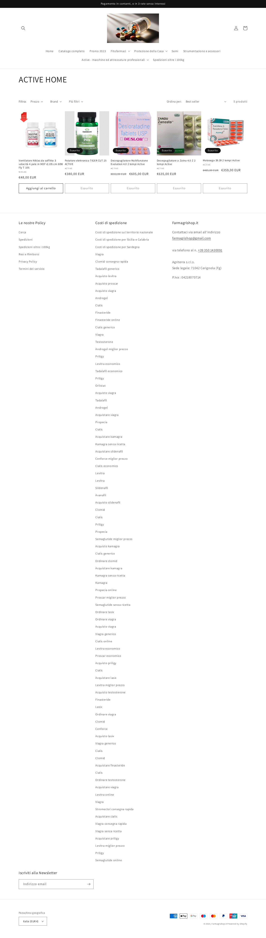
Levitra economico (107, 364)
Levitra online (104, 794)
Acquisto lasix (104, 736)
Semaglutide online (108, 860)
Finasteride (103, 312)
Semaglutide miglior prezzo (114, 539)
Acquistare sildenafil (109, 451)
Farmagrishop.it (219, 923)
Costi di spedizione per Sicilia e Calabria (122, 239)
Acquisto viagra (105, 291)
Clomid (100, 510)
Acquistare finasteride (110, 765)
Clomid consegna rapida (111, 261)
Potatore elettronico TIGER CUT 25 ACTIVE (86, 162)
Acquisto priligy (105, 663)
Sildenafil (101, 488)
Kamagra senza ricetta (110, 444)
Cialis (99, 305)
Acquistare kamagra (108, 436)
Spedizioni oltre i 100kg (34, 247)
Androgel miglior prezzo (111, 349)
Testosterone (104, 342)
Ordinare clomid (106, 561)
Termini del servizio (32, 269)
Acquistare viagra (106, 415)
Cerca (22, 232)
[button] (23, 28)
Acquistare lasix (106, 678)
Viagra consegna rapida (111, 824)
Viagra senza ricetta (108, 831)
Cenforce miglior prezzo (111, 458)
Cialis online (103, 641)
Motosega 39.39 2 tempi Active (221, 160)
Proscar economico (108, 656)
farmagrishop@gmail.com (191, 238)
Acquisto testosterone (110, 692)
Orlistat (100, 385)
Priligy (99, 356)
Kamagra (101, 583)
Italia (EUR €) (31, 921)
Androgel (101, 298)
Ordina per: (174, 101)
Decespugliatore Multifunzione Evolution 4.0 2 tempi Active (129, 162)
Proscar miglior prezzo (110, 597)
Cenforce (101, 729)
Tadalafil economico (108, 371)
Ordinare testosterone (110, 780)
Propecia (101, 422)
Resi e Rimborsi (29, 254)
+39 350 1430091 (210, 250)
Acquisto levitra (106, 276)
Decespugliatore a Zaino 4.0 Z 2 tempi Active (176, 162)
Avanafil (100, 495)
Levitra (100, 473)
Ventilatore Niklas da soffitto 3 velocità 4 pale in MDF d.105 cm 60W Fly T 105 (41, 164)
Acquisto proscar (106, 283)
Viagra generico (105, 634)
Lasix (98, 707)
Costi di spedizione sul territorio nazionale (124, 232)
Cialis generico (105, 327)
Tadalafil (101, 400)
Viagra (99, 254)
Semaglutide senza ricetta (112, 605)
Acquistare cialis (106, 816)
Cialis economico (106, 466)
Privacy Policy (28, 261)
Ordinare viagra (105, 619)
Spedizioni (26, 239)
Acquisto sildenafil (107, 502)
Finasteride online (107, 320)
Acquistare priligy (107, 838)
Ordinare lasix (104, 612)
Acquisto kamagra (107, 546)
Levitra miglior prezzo (110, 685)
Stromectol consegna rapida (114, 809)
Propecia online (106, 590)
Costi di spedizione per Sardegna (117, 247)
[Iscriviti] (88, 884)
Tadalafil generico (107, 269)
